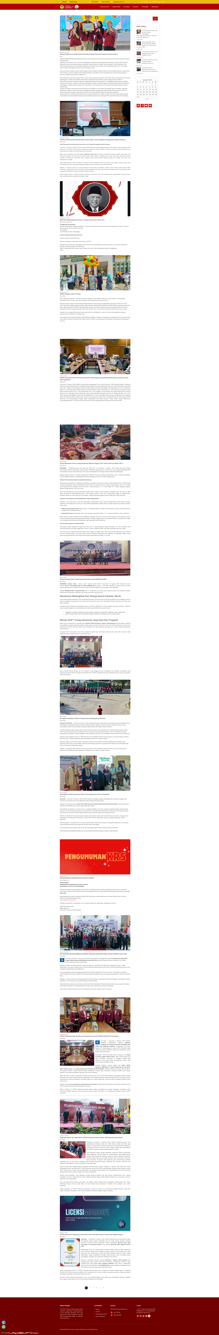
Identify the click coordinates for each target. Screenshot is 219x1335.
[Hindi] (13, 1333)
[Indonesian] (16, 1333)
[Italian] (18, 1333)
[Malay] (25, 1333)
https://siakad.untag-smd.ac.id (68, 900)
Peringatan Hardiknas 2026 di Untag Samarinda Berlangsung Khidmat (82, 718)
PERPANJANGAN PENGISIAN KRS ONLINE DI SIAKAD (77, 878)
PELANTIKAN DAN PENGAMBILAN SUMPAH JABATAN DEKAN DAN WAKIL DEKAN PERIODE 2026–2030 (93, 954)
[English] (9, 1333)
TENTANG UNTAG (104, 6)
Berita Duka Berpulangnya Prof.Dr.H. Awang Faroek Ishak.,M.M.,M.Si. (82, 220)
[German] (11, 1333)
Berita (61, 56)
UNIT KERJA (126, 6)
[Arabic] (5, 1333)
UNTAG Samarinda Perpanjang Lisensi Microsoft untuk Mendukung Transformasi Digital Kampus (91, 1234)
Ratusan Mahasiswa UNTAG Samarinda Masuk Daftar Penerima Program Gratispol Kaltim (89, 54)
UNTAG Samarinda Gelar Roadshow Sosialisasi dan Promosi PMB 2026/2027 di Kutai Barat (89, 1036)
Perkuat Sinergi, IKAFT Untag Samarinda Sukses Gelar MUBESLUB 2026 (83, 579)
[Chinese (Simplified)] (7, 1333)
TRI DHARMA (145, 6)
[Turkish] (33, 1333)
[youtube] (146, 105)
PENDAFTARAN (116, 6)
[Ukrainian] (36, 1333)
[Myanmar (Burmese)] (27, 1333)
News (64, 141)
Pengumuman (69, 222)
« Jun (146, 99)
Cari (155, 18)
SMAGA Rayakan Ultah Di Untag (70, 294)
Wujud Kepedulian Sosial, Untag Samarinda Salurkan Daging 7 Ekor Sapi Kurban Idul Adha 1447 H (91, 463)
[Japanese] (20, 1333)
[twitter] (138, 105)
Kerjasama (155, 6)
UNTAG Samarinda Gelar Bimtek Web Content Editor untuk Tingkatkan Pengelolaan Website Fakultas (92, 140)
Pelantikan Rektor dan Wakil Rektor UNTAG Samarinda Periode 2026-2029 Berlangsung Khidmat (91, 1137)
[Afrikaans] (2, 1333)
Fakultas (135, 6)
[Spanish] (31, 1333)
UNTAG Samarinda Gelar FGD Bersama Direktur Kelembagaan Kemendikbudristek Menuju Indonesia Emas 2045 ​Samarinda (147, 34)
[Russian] (29, 1333)
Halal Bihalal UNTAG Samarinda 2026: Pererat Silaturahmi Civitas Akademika (84, 794)
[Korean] (22, 1333)
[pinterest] (150, 105)
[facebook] (142, 105)
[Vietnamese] (38, 1333)
